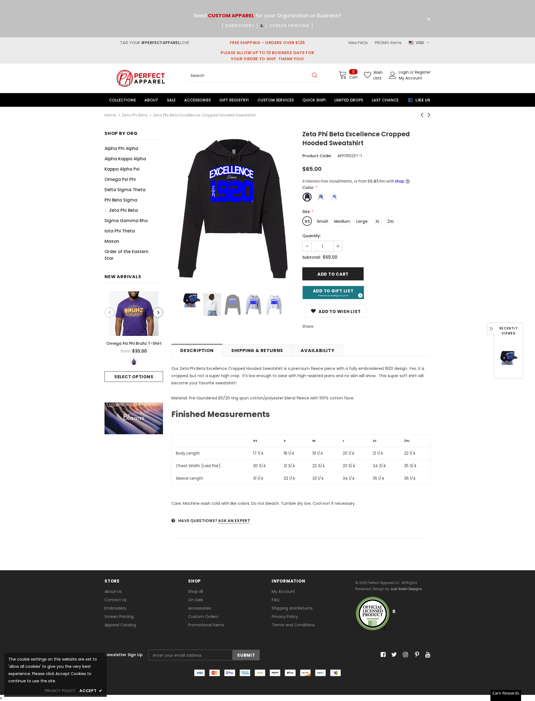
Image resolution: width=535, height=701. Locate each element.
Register (423, 72)
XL (377, 221)
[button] (333, 292)
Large (362, 221)
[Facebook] (382, 654)
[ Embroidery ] (240, 25)
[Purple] (134, 361)
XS (307, 221)
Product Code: (317, 156)
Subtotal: (311, 257)
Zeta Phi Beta (134, 115)
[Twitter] (393, 654)
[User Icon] (393, 75)
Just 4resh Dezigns (406, 588)
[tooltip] (360, 295)
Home (110, 115)
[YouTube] (426, 654)
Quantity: (311, 236)
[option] (133, 336)
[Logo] (140, 78)
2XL (390, 221)
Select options (134, 377)
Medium (342, 221)
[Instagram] (404, 654)
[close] (428, 19)
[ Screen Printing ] (289, 25)
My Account (410, 78)
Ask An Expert (234, 520)
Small (322, 221)
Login (404, 72)
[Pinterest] (415, 654)
